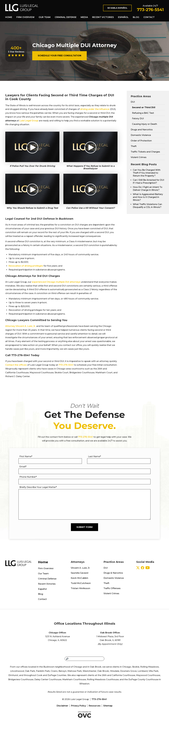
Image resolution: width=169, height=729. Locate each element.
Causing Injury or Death (144, 124)
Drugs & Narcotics (113, 573)
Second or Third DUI (143, 107)
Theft (134, 146)
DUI (133, 102)
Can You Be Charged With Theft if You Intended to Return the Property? (146, 173)
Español (123, 17)
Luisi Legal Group (29, 120)
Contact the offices (16, 365)
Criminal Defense (65, 17)
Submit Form (84, 527)
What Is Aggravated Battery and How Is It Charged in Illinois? (148, 197)
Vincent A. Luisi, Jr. (80, 568)
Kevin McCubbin (79, 578)
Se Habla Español (117, 8)
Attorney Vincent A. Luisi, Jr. (20, 326)
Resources (94, 705)
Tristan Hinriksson (80, 588)
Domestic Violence (141, 135)
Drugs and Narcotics (142, 129)
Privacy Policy (78, 705)
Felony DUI (138, 118)
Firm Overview (25, 17)
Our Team (45, 17)
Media (84, 17)
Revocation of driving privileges (26, 266)
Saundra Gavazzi (79, 573)
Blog (136, 17)
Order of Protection (141, 140)
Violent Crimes (138, 157)
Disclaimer (62, 705)
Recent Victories (103, 17)
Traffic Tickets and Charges (145, 151)
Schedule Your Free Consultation (59, 55)
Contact (149, 17)
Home (8, 17)
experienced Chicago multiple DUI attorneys (56, 282)
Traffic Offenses (112, 588)
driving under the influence (94, 109)
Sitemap (107, 705)
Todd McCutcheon (81, 583)
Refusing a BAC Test (143, 113)
